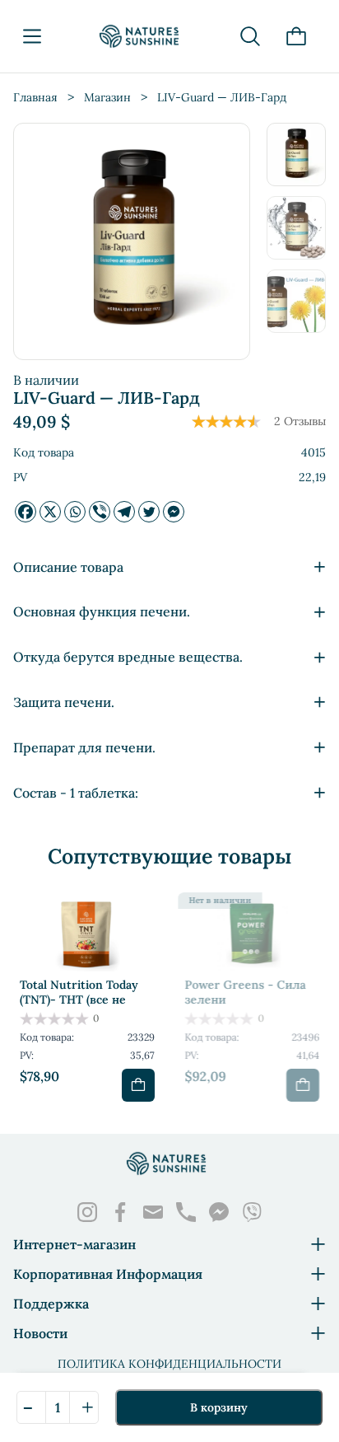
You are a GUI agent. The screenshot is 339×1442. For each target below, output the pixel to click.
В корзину (219, 1407)
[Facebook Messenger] (173, 511)
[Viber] (99, 511)
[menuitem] (296, 154)
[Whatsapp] (75, 511)
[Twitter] (149, 511)
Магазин (107, 97)
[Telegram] (124, 511)
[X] (50, 511)
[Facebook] (25, 511)
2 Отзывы (300, 421)
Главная (35, 97)
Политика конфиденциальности (169, 1363)
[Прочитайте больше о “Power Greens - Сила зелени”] (302, 1085)
